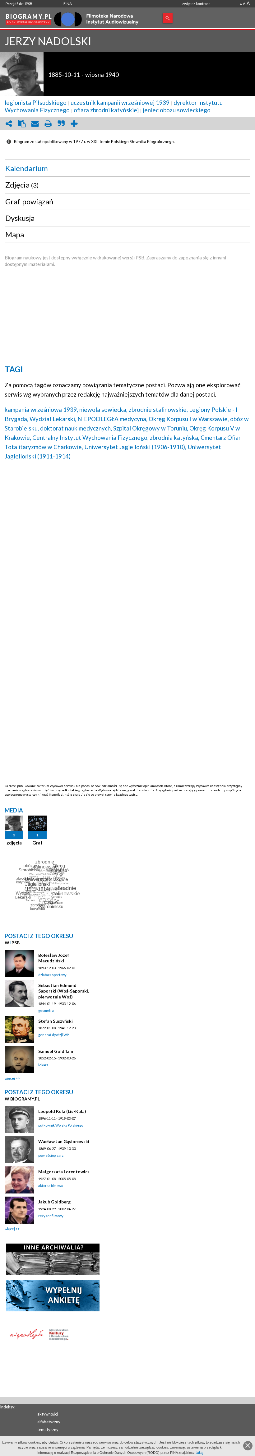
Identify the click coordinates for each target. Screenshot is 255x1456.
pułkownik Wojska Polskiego (60, 1125)
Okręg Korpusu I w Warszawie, (189, 418)
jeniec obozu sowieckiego (177, 110)
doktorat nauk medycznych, (76, 428)
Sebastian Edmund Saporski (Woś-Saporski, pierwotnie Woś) (63, 991)
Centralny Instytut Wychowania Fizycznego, (90, 437)
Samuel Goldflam (55, 1051)
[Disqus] (127, 544)
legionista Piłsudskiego (36, 102)
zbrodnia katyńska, (174, 437)
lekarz (43, 1065)
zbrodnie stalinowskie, (158, 409)
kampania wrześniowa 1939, (41, 409)
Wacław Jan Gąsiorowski (63, 1141)
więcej (10, 1078)
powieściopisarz (50, 1155)
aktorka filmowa (50, 1186)
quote (61, 124)
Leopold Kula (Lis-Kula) (62, 1111)
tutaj (199, 1452)
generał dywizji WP (53, 1035)
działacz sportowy (52, 975)
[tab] (127, 168)
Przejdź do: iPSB (19, 3)
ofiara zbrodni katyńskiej (106, 110)
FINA (67, 3)
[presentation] (127, 168)
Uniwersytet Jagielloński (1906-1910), (135, 446)
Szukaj (168, 18)
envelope (35, 124)
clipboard (22, 124)
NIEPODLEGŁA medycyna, (112, 418)
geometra (46, 1010)
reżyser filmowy (50, 1216)
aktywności (47, 1414)
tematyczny (47, 1429)
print (48, 124)
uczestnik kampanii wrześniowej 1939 (120, 102)
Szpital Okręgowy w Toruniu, (150, 428)
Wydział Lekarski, (53, 418)
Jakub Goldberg (54, 1201)
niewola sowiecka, (103, 409)
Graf (37, 842)
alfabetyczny (48, 1421)
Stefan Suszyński (55, 1021)
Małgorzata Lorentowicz (64, 1171)
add (74, 124)
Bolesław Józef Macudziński (53, 957)
